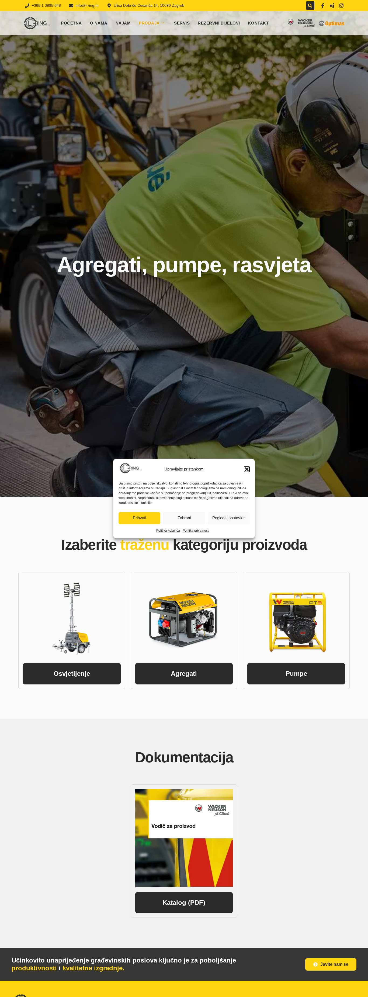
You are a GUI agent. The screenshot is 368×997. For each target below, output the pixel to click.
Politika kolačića (168, 530)
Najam (123, 23)
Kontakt (258, 23)
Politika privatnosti (196, 530)
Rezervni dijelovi (219, 23)
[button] (246, 469)
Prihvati (139, 518)
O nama (98, 23)
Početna (71, 23)
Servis (182, 23)
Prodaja (149, 23)
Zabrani (184, 518)
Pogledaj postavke (228, 518)
